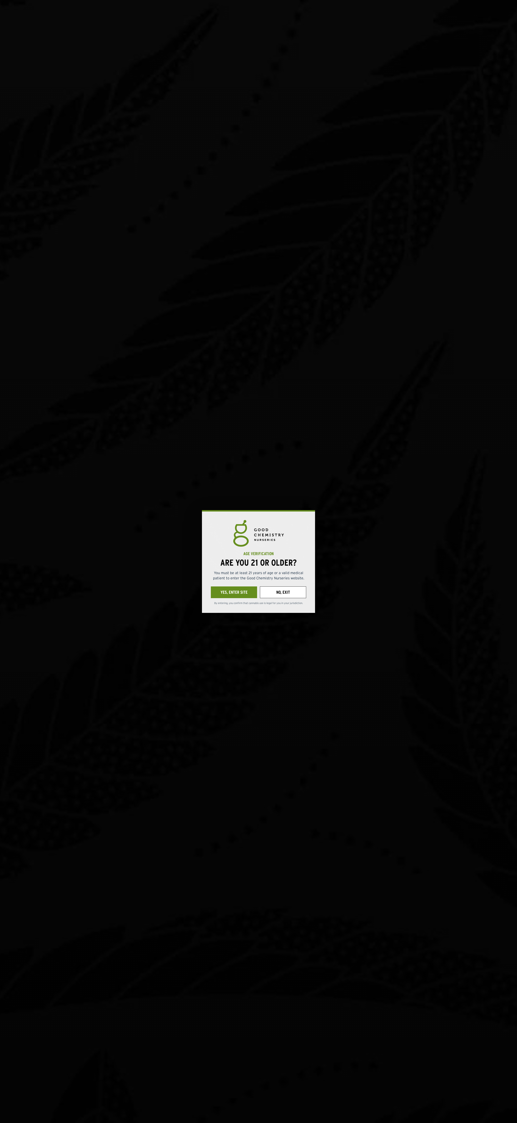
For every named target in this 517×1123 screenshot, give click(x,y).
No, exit (283, 592)
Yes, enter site (234, 592)
